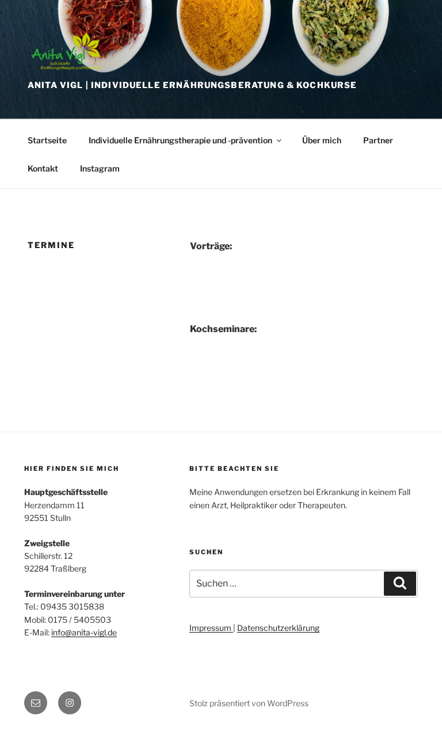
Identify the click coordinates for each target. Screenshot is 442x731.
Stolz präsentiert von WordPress (248, 703)
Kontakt (43, 168)
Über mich (321, 140)
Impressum (211, 628)
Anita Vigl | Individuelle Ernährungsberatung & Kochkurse (192, 85)
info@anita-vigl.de (84, 632)
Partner (378, 140)
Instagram (100, 168)
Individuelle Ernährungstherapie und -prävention (180, 140)
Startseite (47, 140)
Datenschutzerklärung (278, 628)
